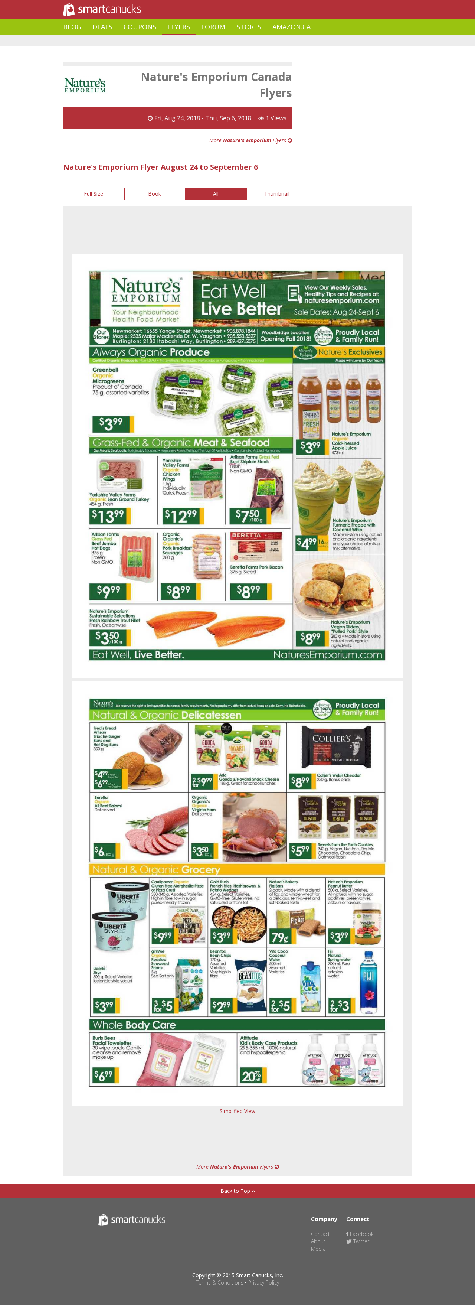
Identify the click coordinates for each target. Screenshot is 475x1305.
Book (154, 193)
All (216, 193)
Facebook (361, 1233)
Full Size (93, 193)
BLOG (72, 26)
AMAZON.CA (291, 26)
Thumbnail (276, 193)
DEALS (102, 26)
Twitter (360, 1241)
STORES (248, 26)
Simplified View (237, 1110)
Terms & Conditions (219, 1282)
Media (318, 1248)
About (318, 1241)
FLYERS (178, 26)
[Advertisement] (198, 41)
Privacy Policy (263, 1282)
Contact (320, 1233)
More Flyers (248, 140)
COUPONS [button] (140, 26)
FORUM (213, 26)
